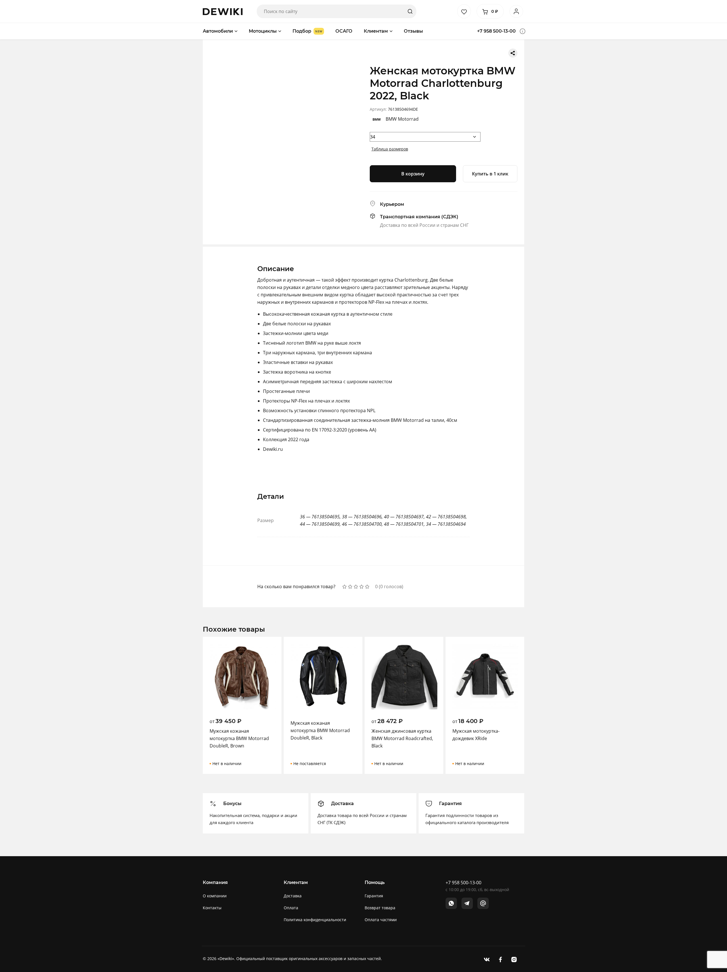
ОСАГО (343, 31)
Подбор (302, 31)
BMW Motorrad (402, 119)
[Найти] (410, 11)
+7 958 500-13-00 (496, 31)
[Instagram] (514, 959)
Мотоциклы (263, 31)
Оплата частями (381, 919)
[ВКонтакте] (486, 959)
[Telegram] (467, 903)
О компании (215, 895)
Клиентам (376, 31)
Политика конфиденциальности (315, 919)
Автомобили (218, 31)
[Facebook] (500, 959)
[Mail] (483, 903)
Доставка (293, 895)
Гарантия (374, 895)
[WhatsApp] (451, 903)
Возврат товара (380, 907)
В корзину (413, 174)
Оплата (291, 907)
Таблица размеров (389, 149)
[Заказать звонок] (522, 31)
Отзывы (413, 31)
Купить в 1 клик (490, 174)
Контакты (212, 907)
